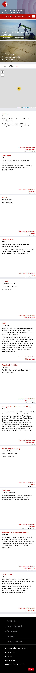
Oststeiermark (7, 574)
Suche (29, 16)
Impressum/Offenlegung (15, 664)
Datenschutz (10, 660)
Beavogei (5, 114)
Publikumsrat (10, 652)
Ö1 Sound (7, 16)
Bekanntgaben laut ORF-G (16, 648)
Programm (19, 16)
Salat (4, 323)
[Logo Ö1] (5, 4)
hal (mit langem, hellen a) (11, 449)
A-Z (17, 66)
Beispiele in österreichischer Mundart (15, 532)
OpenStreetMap (26, 107)
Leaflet (18, 107)
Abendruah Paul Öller (10, 365)
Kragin (4, 197)
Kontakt (8, 656)
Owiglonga (6, 490)
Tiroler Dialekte (7, 239)
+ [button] (2, 72)
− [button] (2, 75)
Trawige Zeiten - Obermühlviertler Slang (16, 407)
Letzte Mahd (6, 156)
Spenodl (5, 281)
